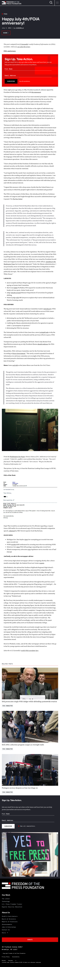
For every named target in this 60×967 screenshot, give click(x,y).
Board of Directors (9, 919)
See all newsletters (24, 81)
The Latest (6, 898)
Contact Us (6, 930)
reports (41, 563)
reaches (13, 544)
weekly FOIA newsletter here (29, 651)
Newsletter (9, 705)
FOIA (5, 14)
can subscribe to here (23, 47)
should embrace (43, 344)
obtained (12, 531)
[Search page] (51, 4)
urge (29, 549)
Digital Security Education (12, 907)
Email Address (10, 75)
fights (15, 288)
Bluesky (4, 960)
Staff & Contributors (10, 916)
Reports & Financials (10, 921)
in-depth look (43, 332)
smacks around (16, 293)
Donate (30, 940)
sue (29, 283)
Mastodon (10, 960)
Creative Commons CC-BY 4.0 (17, 962)
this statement (36, 92)
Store (4, 933)
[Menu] (57, 3)
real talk (15, 365)
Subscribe (11, 81)
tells (17, 298)
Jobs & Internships (9, 927)
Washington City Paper (17, 457)
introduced (47, 309)
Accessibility (15, 956)
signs (26, 539)
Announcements (7, 924)
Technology (6, 901)
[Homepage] (11, 2)
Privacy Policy (6, 956)
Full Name (8, 69)
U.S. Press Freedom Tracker (12, 904)
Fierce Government (18, 353)
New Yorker (18, 199)
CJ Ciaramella (19, 28)
